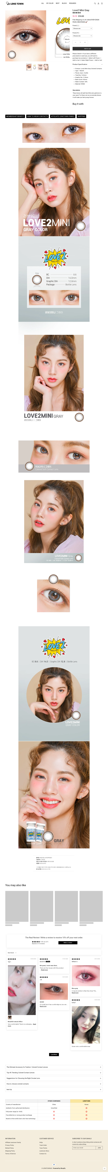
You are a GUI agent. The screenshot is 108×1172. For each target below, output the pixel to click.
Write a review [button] (68, 942)
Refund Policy (9, 1148)
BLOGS (64, 3)
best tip (9, 1089)
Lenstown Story (44, 1151)
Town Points (43, 1148)
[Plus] (85, 42)
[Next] (67, 36)
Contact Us (42, 1153)
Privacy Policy (9, 1145)
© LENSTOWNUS (47, 1168)
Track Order (43, 1145)
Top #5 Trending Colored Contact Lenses (20, 1073)
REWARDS (72, 3)
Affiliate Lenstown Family (13, 1142)
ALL (42, 3)
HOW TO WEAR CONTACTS (37, 116)
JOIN (99, 1148)
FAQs (41, 1142)
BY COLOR (49, 3)
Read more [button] (44, 970)
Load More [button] (54, 1054)
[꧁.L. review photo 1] (22, 990)
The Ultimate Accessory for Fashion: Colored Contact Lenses (27, 1067)
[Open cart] (102, 3)
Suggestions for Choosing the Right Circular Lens (23, 1078)
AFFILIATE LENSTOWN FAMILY (62, 116)
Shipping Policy (10, 1151)
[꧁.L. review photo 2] (10, 1017)
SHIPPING (81, 116)
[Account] (98, 3)
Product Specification (80, 64)
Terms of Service (10, 1153)
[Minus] (75, 42)
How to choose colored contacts (18, 1084)
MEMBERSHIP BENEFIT (15, 116)
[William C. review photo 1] (86, 975)
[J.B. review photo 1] (54, 991)
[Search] (95, 3)
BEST (57, 3)
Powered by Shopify (59, 1168)
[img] (12, 959)
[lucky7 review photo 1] (86, 1025)
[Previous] (7, 36)
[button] (77, 13)
